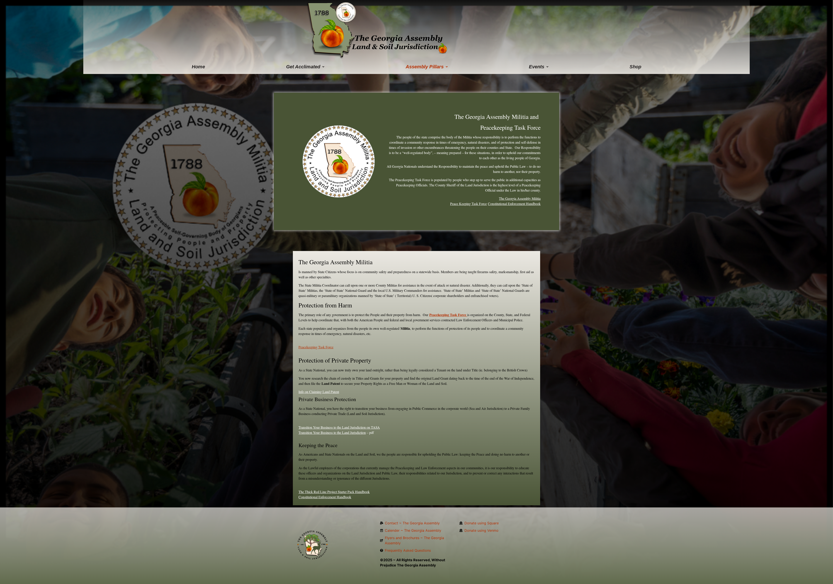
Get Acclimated (303, 66)
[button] (305, 67)
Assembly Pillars (425, 66)
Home (198, 66)
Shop (635, 66)
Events (536, 66)
